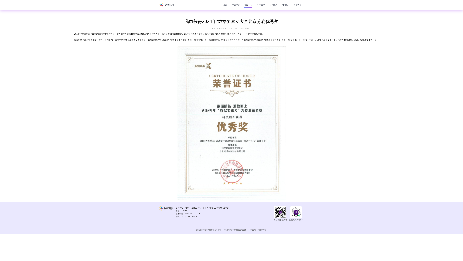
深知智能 (236, 5)
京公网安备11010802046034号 (236, 230)
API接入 (285, 5)
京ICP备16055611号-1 (258, 230)
